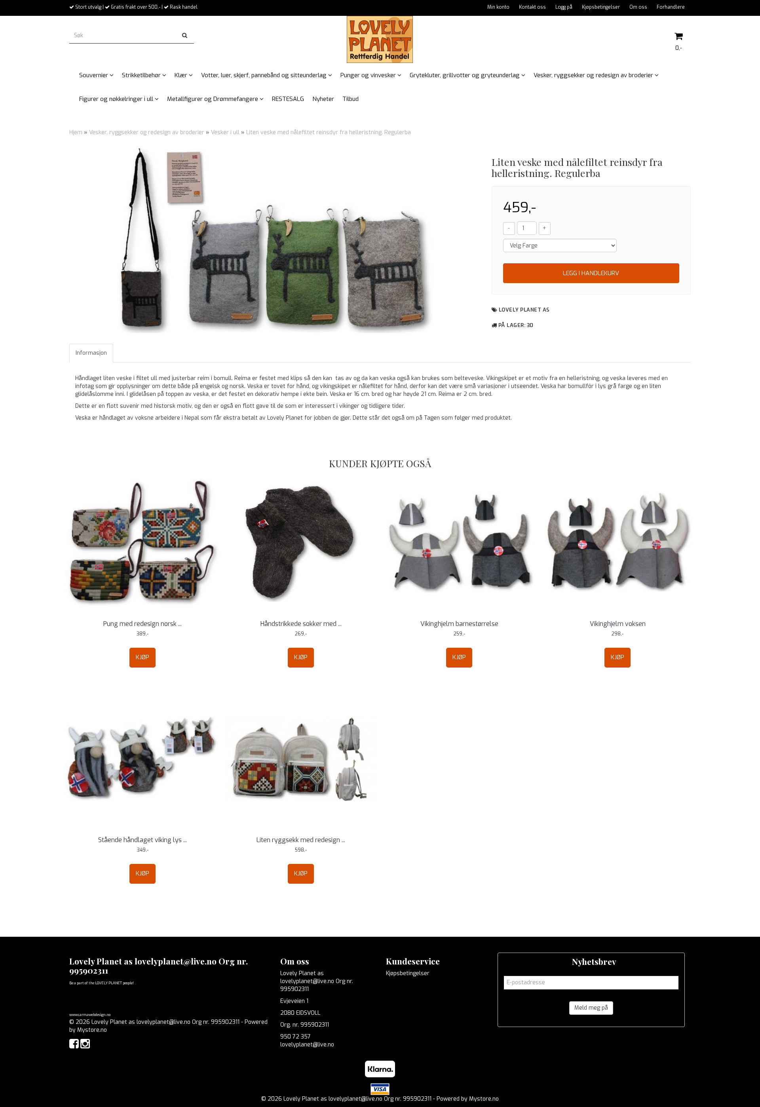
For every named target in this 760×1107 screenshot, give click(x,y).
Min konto (498, 7)
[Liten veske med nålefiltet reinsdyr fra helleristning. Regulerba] (274, 240)
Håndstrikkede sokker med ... (301, 624)
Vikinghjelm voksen (618, 624)
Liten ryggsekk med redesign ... (300, 840)
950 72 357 (295, 1036)
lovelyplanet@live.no (307, 1044)
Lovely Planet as (524, 309)
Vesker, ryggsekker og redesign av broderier (146, 132)
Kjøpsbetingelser (601, 7)
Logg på (563, 7)
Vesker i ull (225, 132)
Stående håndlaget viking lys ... (142, 840)
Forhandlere (671, 7)
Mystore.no (92, 1030)
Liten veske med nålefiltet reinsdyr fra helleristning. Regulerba (328, 132)
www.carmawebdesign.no (89, 1014)
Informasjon (91, 353)
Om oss (638, 7)
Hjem (75, 132)
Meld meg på (591, 1008)
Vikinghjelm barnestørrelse (459, 624)
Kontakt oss (532, 7)
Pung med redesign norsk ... (142, 624)
